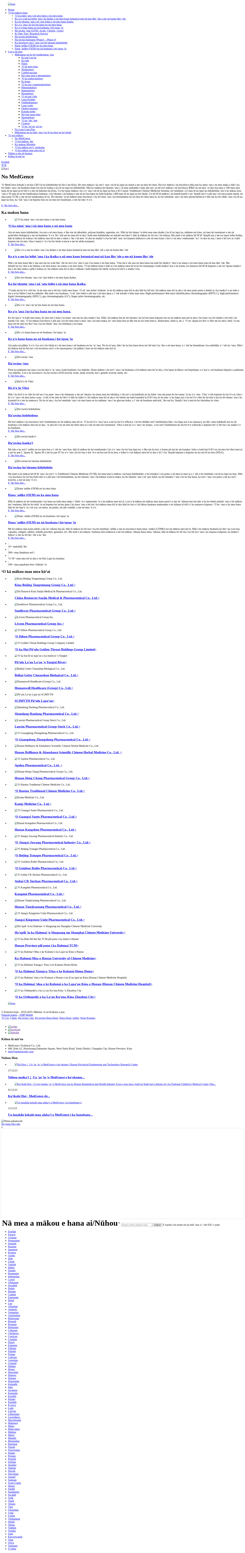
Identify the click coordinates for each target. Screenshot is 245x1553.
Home (11, 9)
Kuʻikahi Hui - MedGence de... (29, 1096)
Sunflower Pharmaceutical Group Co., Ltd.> (45, 610)
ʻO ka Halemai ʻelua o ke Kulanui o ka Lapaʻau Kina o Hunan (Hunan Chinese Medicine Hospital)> (83, 984)
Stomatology (28, 117)
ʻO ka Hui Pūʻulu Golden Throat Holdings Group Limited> (55, 649)
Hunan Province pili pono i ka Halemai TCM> (47, 945)
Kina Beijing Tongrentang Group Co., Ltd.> (45, 585)
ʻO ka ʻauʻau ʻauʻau (31, 126)
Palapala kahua (9, 1015)
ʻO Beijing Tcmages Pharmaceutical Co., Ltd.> (46, 855)
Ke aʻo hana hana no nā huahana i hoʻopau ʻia (39, 27)
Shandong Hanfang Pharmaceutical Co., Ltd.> (47, 713)
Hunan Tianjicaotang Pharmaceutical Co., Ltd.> (48, 906)
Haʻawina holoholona (26, 36)
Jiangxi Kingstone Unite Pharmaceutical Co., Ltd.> (50, 919)
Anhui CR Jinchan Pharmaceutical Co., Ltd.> (46, 881)
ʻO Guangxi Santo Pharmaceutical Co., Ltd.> (46, 816)
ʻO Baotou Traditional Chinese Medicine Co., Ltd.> (50, 791)
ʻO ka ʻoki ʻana (29, 120)
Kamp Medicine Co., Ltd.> (33, 804)
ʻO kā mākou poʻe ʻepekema (30, 147)
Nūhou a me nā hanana (20, 153)
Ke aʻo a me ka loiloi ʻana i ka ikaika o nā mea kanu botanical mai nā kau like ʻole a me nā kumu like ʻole (80, 256)
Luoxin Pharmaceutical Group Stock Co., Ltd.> (47, 726)
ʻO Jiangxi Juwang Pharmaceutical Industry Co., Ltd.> (53, 842)
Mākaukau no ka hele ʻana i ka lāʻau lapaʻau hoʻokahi (43, 132)
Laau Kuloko (28, 99)
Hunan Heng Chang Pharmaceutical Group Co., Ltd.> (52, 778)
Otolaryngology (29, 108)
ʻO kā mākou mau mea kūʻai (30, 150)
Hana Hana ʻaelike (69, 1018)
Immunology (28, 90)
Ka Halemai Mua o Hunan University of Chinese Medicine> (55, 958)
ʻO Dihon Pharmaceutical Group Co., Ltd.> (45, 636)
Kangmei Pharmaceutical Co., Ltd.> (39, 894)
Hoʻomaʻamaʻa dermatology (36, 75)
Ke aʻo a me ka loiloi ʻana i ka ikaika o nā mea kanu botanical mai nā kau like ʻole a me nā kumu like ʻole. (70, 18)
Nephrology (27, 69)
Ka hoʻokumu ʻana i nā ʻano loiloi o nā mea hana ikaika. (44, 21)
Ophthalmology (29, 102)
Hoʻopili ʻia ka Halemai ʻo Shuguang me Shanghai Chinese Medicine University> (70, 932)
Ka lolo (25, 60)
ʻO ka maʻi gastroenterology (36, 84)
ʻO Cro (5, 1018)
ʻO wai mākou (15, 135)
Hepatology (27, 93)
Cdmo (13, 1018)
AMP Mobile (26, 1015)
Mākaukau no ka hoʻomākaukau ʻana (34, 54)
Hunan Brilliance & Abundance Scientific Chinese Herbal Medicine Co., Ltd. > (68, 752)
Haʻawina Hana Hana (46, 1018)
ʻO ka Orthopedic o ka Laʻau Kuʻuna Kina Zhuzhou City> (55, 997)
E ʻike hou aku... (10, 205)
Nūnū (24, 63)
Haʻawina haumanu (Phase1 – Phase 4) (35, 39)
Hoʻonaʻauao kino (30, 114)
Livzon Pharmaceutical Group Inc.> (39, 623)
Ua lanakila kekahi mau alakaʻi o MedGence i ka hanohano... (50, 1114)
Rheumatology (29, 87)
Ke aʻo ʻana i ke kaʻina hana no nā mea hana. (38, 24)
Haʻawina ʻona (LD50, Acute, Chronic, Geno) (39, 30)
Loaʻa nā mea (15, 51)
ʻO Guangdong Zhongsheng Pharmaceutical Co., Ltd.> (52, 739)
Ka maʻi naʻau (28, 57)
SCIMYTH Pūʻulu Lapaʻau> (35, 701)
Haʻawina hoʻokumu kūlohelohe (30, 467)
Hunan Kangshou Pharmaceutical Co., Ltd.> (45, 829)
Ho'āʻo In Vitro (18, 388)
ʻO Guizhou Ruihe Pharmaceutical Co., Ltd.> (46, 868)
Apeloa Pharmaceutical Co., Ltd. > (38, 765)
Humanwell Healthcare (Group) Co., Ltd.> (44, 688)
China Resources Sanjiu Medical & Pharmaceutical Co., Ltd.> (57, 598)
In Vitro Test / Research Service (31, 33)
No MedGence (22, 138)
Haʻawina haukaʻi (20, 443)
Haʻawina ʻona (18, 363)
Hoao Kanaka (87, 1018)
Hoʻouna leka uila (10, 1124)
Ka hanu (25, 81)
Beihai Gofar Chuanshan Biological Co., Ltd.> (46, 675)
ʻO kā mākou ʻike (24, 141)
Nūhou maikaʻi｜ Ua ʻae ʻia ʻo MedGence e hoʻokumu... (46, 1077)
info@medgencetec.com (21, 1051)
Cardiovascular (29, 72)
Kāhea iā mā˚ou (16, 156)
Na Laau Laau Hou (25, 129)
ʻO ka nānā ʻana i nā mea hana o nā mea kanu (39, 15)
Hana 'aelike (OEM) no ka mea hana (34, 45)
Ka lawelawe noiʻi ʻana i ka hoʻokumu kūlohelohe (41, 42)
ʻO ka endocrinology (32, 78)
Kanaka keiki (28, 111)
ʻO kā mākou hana (18, 12)
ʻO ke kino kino (29, 66)
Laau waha (27, 105)
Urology (25, 123)
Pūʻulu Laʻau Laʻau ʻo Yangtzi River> (41, 662)
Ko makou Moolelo (25, 144)
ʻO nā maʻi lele (29, 96)
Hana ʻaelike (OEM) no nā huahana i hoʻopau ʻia (40, 48)
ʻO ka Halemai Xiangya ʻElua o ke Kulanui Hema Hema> (54, 971)
